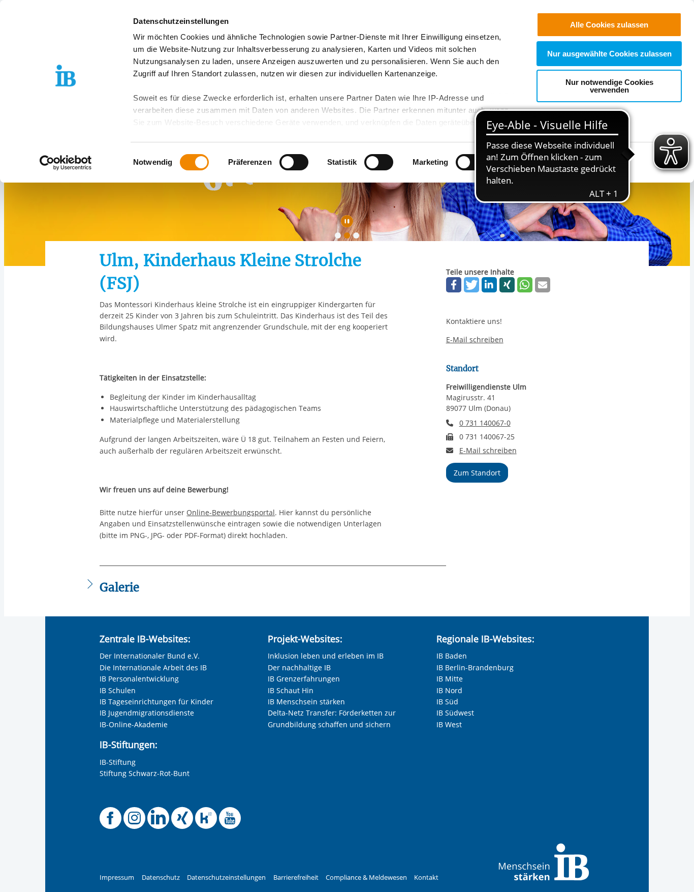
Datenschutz (161, 877)
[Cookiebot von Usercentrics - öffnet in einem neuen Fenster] (65, 162)
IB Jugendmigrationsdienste (147, 713)
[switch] (293, 162)
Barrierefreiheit (296, 877)
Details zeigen (529, 162)
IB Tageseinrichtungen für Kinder (156, 701)
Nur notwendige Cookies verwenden (609, 86)
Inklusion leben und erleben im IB (326, 656)
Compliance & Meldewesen (366, 877)
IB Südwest (455, 713)
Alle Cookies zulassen (609, 24)
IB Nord (449, 690)
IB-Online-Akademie (134, 724)
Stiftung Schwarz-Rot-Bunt (145, 773)
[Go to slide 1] (340, 237)
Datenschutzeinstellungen (226, 877)
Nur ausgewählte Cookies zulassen (609, 53)
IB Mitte (449, 678)
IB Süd (447, 701)
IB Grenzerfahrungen (304, 678)
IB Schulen (118, 690)
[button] (453, 284)
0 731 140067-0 (485, 423)
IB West (449, 724)
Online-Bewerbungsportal (230, 512)
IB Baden (451, 656)
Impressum (117, 877)
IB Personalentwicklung (139, 678)
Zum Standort (477, 473)
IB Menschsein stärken (306, 701)
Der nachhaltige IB (299, 667)
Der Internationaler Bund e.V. (150, 656)
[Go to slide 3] (358, 237)
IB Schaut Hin (290, 690)
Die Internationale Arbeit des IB (153, 667)
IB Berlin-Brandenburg (475, 667)
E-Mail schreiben (474, 339)
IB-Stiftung (118, 762)
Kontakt (426, 877)
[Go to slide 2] (349, 237)
